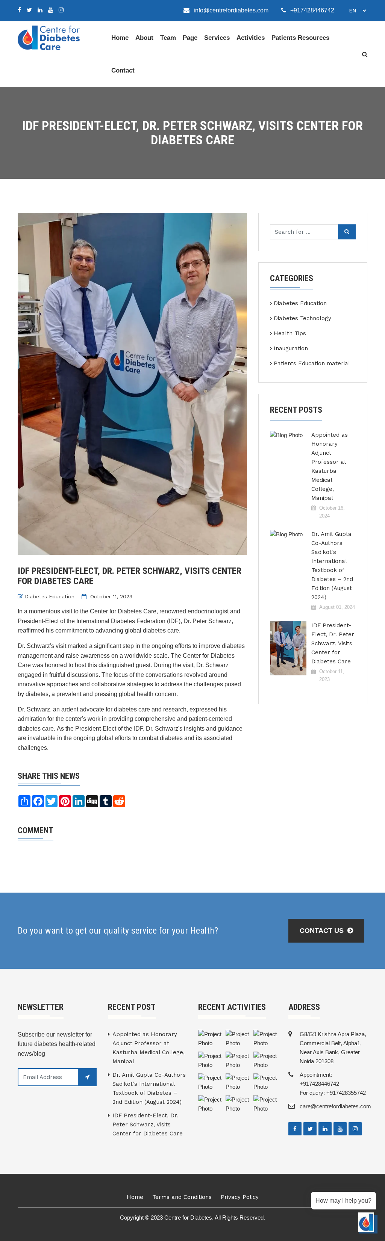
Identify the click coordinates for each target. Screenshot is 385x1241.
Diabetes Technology (302, 318)
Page (190, 37)
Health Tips (290, 333)
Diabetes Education (49, 596)
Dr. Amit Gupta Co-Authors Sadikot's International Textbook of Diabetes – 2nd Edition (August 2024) (332, 566)
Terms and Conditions (182, 1197)
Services (217, 37)
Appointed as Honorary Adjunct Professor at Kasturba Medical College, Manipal (329, 466)
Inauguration (291, 348)
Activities (250, 37)
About (144, 37)
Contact (123, 70)
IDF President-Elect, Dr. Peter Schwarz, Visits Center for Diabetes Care (332, 643)
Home (120, 37)
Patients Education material (312, 363)
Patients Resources (300, 37)
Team (168, 37)
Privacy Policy (240, 1197)
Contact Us (323, 930)
